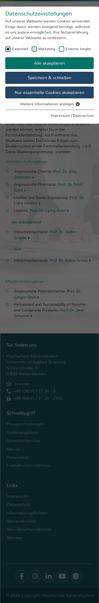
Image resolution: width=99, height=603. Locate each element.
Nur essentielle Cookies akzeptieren (49, 92)
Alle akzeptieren (49, 63)
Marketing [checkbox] (46, 48)
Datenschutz (83, 115)
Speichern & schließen (49, 77)
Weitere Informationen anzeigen (47, 104)
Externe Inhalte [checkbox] (78, 48)
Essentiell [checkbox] (20, 48)
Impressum (60, 115)
